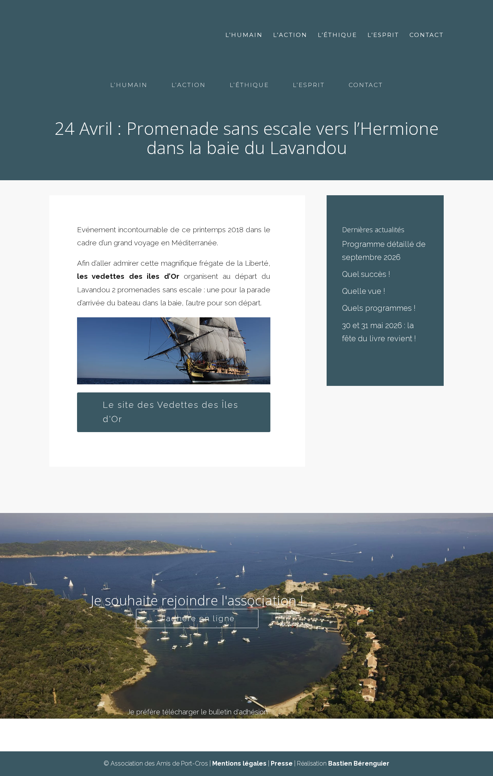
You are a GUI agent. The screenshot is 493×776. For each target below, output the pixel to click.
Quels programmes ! (379, 308)
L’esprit (383, 35)
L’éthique (337, 35)
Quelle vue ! (363, 291)
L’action (290, 35)
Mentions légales (239, 763)
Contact (426, 35)
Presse (282, 763)
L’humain (244, 35)
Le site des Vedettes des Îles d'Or (170, 412)
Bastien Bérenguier (358, 763)
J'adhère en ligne (197, 618)
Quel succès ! (366, 274)
